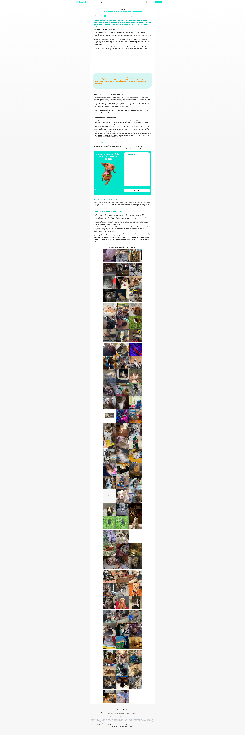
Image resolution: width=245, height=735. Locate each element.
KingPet (96, 712)
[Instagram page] (126, 709)
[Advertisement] (122, 60)
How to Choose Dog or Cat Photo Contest (130, 723)
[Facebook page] (124, 709)
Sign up (158, 2)
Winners (117, 712)
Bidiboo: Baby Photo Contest (117, 724)
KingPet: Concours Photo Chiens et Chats (136, 724)
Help (121, 712)
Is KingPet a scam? (119, 713)
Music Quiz (129, 726)
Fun (108, 2)
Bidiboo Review (116, 723)
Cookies (147, 712)
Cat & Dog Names (128, 712)
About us (128, 713)
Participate (101, 2)
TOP (95, 16)
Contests (92, 2)
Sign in (151, 2)
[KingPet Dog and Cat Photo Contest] (81, 2)
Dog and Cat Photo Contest (106, 712)
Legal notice (111, 713)
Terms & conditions (139, 712)
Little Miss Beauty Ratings (145, 723)
